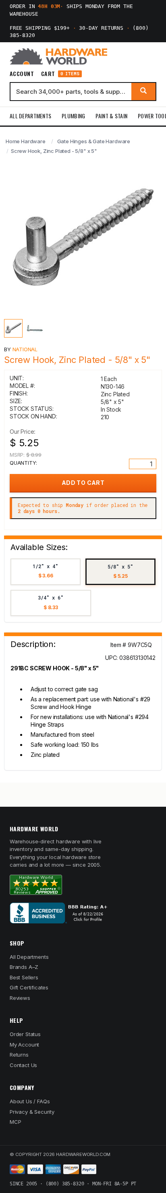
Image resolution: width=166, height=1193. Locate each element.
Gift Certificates (29, 987)
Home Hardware (26, 141)
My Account (24, 1044)
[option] (45, 571)
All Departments (30, 115)
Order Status (25, 1034)
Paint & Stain (111, 115)
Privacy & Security (32, 1112)
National (25, 349)
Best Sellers (24, 977)
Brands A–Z (24, 967)
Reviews (20, 998)
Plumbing (73, 115)
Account (22, 73)
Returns (19, 1054)
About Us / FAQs (30, 1101)
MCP (15, 1122)
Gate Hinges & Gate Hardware (93, 141)
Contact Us (23, 1065)
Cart (60, 73)
